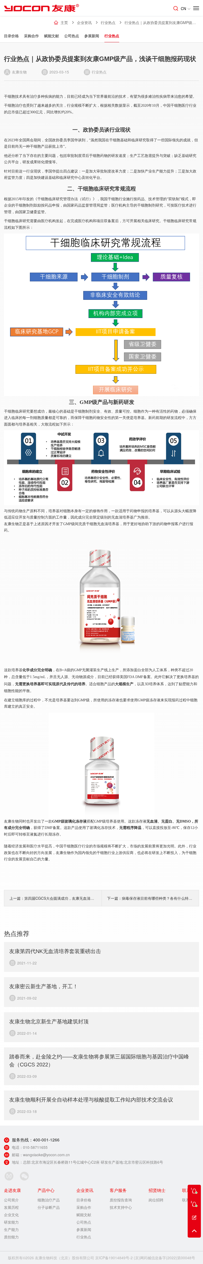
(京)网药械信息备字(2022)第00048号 (164, 1257)
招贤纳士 (157, 1190)
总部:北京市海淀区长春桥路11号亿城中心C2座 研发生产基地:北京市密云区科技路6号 (93, 1162)
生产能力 (11, 1229)
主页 (64, 22)
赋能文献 (51, 35)
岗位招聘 (156, 1199)
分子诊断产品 (49, 1207)
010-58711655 (35, 1147)
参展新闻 (91, 35)
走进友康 (12, 1190)
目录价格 (11, 35)
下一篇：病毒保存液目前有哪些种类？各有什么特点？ (150, 898)
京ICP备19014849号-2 (114, 1257)
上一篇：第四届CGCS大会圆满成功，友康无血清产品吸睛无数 (53, 898)
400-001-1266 (46, 1140)
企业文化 (11, 1214)
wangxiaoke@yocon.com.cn (46, 1154)
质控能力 (11, 1236)
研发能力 (11, 1222)
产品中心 (46, 1190)
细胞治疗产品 (49, 1199)
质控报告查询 (121, 1199)
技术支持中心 (121, 1207)
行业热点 (111, 35)
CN (183, 8)
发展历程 (11, 1207)
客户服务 (118, 1190)
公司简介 (11, 1199)
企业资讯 (84, 22)
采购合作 (31, 35)
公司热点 (71, 35)
